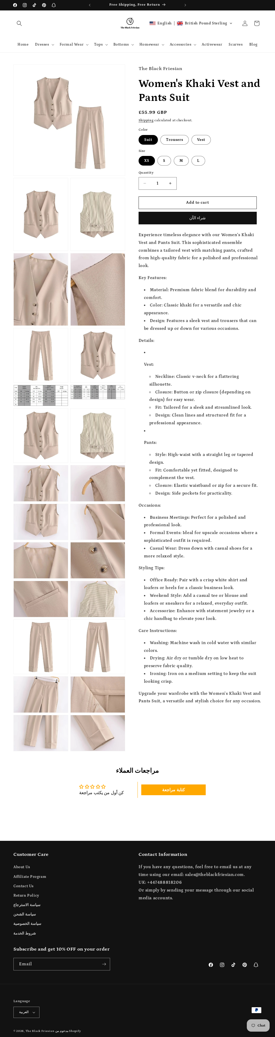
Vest (201, 140)
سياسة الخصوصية (27, 924)
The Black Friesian (40, 1031)
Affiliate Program (29, 877)
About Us (21, 867)
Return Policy (26, 895)
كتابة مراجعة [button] (173, 789)
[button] (19, 23)
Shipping (146, 120)
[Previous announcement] (90, 5)
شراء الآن (197, 218)
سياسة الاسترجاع (27, 905)
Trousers (174, 140)
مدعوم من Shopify (68, 1031)
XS (146, 161)
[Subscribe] (104, 964)
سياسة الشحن (24, 914)
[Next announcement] (185, 5)
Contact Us (23, 886)
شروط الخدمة (24, 933)
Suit (148, 140)
